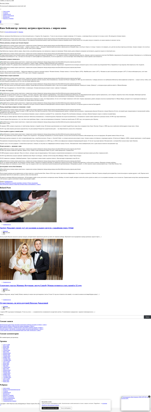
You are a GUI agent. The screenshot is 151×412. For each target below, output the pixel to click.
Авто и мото (6, 11)
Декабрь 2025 (6, 356)
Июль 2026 (6, 346)
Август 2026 (6, 344)
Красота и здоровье (8, 18)
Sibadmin (20, 32)
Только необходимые (66, 408)
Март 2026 (6, 351)
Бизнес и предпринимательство (11, 389)
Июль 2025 (6, 363)
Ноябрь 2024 (6, 374)
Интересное (6, 17)
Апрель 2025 (6, 367)
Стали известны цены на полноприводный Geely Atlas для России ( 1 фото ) (20, 330)
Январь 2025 (6, 371)
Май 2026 (5, 349)
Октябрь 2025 (6, 358)
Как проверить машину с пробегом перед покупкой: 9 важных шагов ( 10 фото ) (21, 327)
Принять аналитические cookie (50, 408)
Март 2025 (6, 368)
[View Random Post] (0, 21)
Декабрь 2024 (6, 373)
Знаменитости (7, 14)
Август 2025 (6, 361)
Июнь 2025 (6, 364)
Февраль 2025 (7, 370)
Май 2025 (5, 366)
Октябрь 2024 (6, 375)
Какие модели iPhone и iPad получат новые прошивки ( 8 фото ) (17, 326)
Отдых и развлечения (9, 398)
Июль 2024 (6, 380)
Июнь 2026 (6, 347)
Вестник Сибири (4, 3)
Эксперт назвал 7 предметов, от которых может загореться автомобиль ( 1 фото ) (21, 329)
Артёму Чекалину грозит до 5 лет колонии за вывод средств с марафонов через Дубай (36, 228)
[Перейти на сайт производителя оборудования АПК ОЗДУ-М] (135, 403)
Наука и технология (8, 15)
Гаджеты (5, 12)
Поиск (1, 314)
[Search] (0, 22)
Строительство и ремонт (9, 401)
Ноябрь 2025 (6, 357)
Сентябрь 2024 (7, 377)
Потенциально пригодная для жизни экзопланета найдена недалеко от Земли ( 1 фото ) (23, 324)
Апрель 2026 (6, 350)
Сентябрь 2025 (7, 360)
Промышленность (8, 399)
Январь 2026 (6, 354)
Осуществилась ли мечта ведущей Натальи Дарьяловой (24, 303)
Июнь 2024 (6, 381)
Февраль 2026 (7, 353)
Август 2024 (6, 378)
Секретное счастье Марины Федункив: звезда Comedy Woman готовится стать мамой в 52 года (41, 285)
